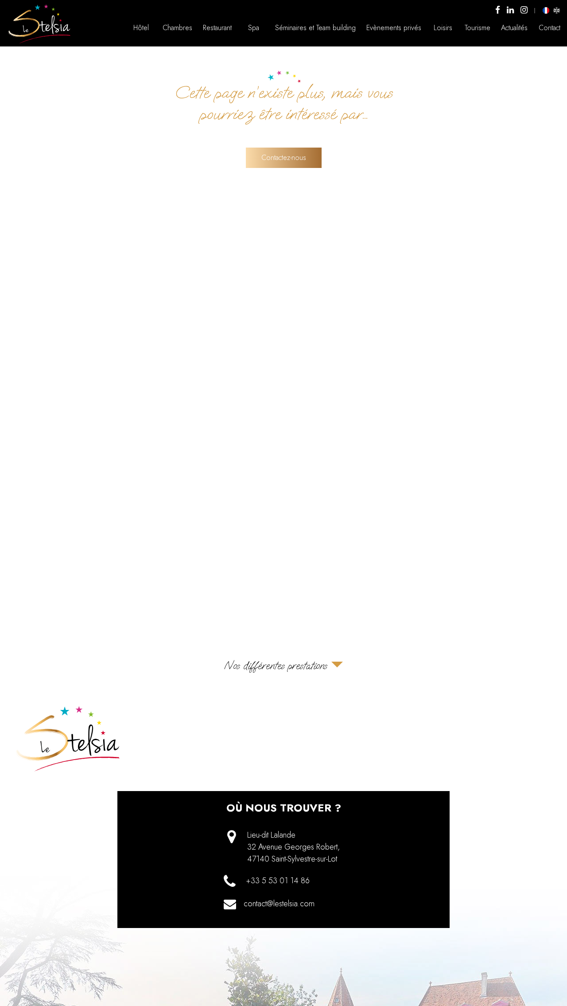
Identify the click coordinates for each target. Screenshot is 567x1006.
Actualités (514, 28)
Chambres (177, 28)
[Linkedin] (510, 10)
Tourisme (477, 28)
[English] (556, 10)
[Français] (546, 10)
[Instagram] (524, 10)
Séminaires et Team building (315, 28)
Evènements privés (393, 28)
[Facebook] (497, 10)
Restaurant (217, 28)
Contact (549, 28)
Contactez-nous (283, 157)
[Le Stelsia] (40, 43)
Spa (253, 28)
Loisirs (443, 28)
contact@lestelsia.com (279, 903)
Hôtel (141, 28)
